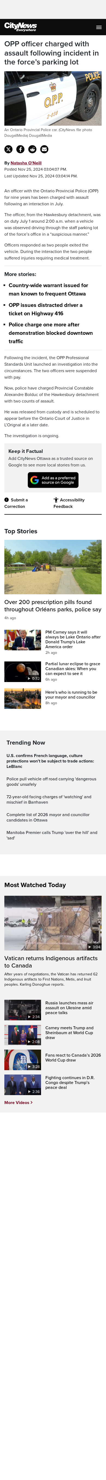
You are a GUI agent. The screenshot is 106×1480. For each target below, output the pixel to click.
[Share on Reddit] (32, 149)
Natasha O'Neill (26, 163)
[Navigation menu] (99, 27)
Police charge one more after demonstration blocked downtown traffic (51, 333)
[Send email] (44, 149)
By (23, 163)
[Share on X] (8, 149)
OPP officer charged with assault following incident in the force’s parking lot (51, 53)
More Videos (16, 1102)
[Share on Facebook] (20, 149)
